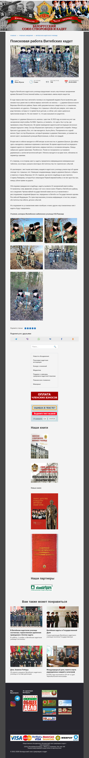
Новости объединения (41, 356)
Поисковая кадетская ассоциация (40, 361)
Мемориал (37, 384)
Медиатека (37, 370)
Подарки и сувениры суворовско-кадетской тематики (44, 375)
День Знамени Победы (19, 670)
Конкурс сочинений (40, 366)
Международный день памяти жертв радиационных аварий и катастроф (61, 671)
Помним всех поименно (41, 380)
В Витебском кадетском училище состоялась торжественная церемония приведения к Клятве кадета (25, 632)
